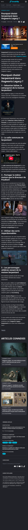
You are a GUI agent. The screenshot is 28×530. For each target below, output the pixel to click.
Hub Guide (8, 5)
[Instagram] (17, 466)
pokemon (15, 442)
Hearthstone (6, 425)
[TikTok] (24, 466)
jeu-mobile (5, 442)
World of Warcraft (7, 446)
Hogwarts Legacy (16, 5)
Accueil (2, 5)
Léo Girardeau (11, 430)
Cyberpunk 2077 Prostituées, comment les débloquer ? (12, 486)
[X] (21, 22)
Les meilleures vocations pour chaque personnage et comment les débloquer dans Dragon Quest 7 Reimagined (14, 483)
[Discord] (15, 466)
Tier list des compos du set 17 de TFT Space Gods (13, 480)
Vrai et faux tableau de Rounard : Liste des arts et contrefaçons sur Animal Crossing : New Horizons (13, 477)
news (10, 442)
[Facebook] (19, 22)
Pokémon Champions (8, 434)
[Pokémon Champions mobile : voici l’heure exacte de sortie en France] (14, 438)
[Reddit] (24, 22)
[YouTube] (20, 466)
